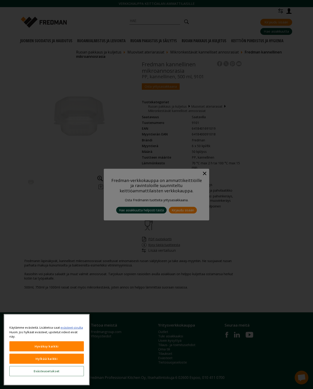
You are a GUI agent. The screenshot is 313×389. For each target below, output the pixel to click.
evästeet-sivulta (71, 327)
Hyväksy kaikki (47, 346)
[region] (47, 349)
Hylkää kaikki (47, 359)
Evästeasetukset (47, 371)
